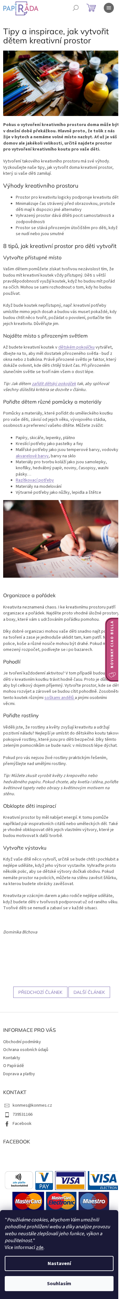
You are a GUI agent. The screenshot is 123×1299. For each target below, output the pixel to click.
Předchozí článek (40, 992)
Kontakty (11, 1058)
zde (40, 1247)
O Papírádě (13, 1066)
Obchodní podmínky (22, 1042)
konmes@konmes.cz (32, 1105)
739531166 (22, 1114)
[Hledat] (75, 8)
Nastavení (59, 1263)
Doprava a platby (19, 1074)
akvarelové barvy (32, 456)
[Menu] (108, 8)
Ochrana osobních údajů (25, 1050)
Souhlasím (59, 1283)
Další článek (89, 992)
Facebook (22, 1123)
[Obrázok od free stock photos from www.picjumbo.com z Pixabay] (61, 539)
